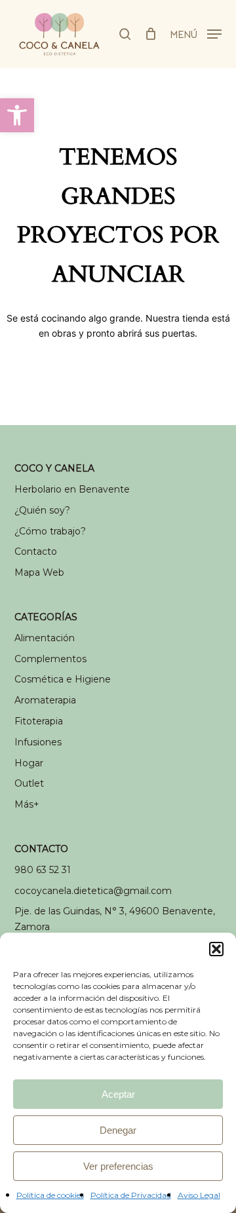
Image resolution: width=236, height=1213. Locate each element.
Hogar (28, 763)
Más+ (26, 804)
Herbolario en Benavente (72, 489)
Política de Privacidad (130, 1195)
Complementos (50, 659)
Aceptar (118, 1094)
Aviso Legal (199, 1195)
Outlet (29, 783)
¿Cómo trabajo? (50, 531)
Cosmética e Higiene (62, 679)
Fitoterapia (38, 721)
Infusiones (38, 742)
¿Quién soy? (42, 510)
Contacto (35, 551)
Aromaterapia (45, 700)
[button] (17, 115)
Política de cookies (50, 1195)
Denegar (118, 1130)
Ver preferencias (118, 1166)
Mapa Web (39, 572)
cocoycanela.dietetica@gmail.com (93, 891)
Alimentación (44, 638)
